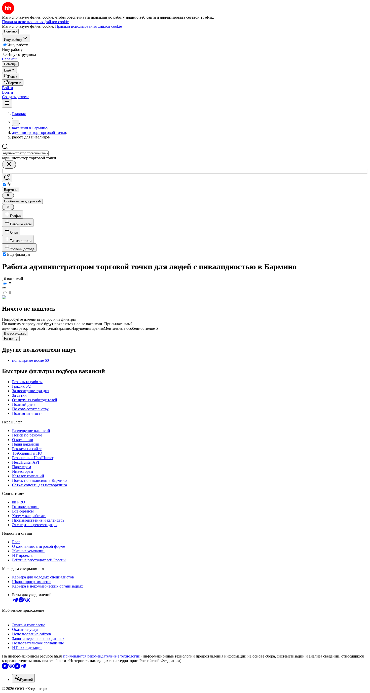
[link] (10, 76)
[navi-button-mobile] (7, 103)
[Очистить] (9, 164)
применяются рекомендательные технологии (101, 656)
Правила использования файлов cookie (88, 26)
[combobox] (25, 153)
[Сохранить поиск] (7, 178)
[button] (7, 88)
